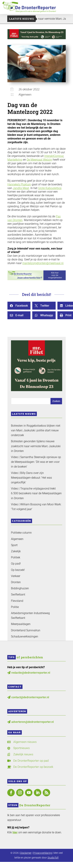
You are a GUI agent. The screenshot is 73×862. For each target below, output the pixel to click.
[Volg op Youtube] (28, 792)
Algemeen (25, 94)
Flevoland (17, 600)
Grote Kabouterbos (49, 188)
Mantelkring (14, 159)
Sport (14, 545)
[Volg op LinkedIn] (37, 792)
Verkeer (15, 576)
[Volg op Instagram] (20, 792)
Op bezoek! (18, 570)
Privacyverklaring (42, 852)
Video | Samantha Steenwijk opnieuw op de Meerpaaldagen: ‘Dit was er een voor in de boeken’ (36, 461)
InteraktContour (53, 156)
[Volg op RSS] (46, 792)
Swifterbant (18, 594)
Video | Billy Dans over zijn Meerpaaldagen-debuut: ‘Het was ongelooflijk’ (31, 477)
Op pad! (16, 563)
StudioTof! (53, 857)
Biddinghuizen (20, 588)
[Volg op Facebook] (11, 792)
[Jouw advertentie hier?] (36, 279)
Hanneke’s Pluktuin (19, 184)
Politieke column (21, 532)
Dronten (16, 582)
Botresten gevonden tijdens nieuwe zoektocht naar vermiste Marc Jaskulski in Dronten (36, 446)
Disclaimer (26, 852)
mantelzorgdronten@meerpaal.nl (42, 263)
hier (15, 832)
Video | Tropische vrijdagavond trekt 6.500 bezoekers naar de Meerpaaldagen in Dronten (36, 493)
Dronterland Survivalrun (25, 630)
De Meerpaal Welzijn (39, 159)
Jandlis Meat (21, 188)
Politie (15, 607)
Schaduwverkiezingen (24, 636)
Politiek (15, 557)
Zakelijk (16, 551)
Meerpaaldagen (20, 624)
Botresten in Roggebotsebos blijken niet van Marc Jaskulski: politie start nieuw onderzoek (35, 430)
